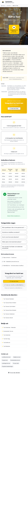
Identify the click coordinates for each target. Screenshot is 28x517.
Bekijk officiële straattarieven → (14, 215)
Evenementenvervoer (15, 360)
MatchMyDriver (6, 69)
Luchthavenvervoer (6, 357)
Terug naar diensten (15, 372)
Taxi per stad (16, 363)
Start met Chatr (14, 108)
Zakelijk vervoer (16, 357)
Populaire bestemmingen (7, 366)
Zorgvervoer (5, 360)
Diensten (9, 5)
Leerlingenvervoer (6, 363)
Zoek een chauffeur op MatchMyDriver (15, 285)
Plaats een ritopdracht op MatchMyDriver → (14, 288)
